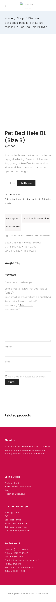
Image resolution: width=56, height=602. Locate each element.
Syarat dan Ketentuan (16, 523)
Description (12, 218)
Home (9, 18)
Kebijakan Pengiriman (16, 526)
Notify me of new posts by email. (27, 376)
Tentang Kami (12, 483)
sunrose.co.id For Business (18, 486)
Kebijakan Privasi (13, 519)
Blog (7, 490)
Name (9, 346)
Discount (34, 18)
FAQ (7, 516)
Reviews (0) (13, 226)
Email (8, 361)
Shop (20, 18)
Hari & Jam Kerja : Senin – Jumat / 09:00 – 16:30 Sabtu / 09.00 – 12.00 (19, 567)
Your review (12, 309)
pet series (11, 23)
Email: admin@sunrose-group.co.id (22, 560)
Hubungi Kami (12, 512)
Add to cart (26, 183)
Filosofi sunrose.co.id (15, 493)
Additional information (36, 218)
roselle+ (10, 27)
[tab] (13, 218)
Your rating (12, 305)
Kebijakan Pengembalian (17, 530)
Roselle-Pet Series (31, 23)
